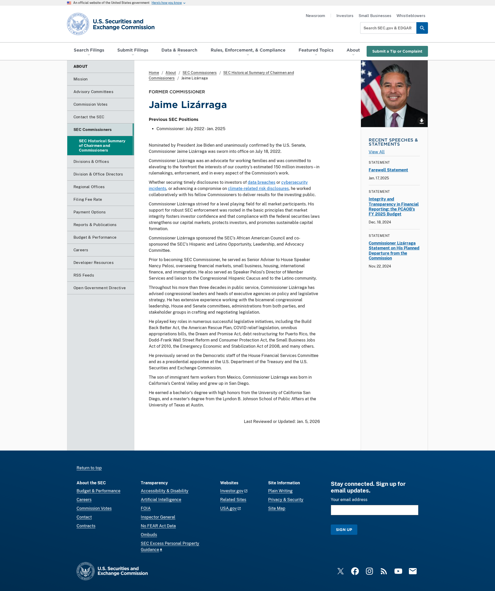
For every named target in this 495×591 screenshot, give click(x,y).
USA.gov (228, 508)
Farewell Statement (388, 170)
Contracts (86, 525)
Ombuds (149, 534)
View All (377, 151)
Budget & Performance (98, 490)
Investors (344, 15)
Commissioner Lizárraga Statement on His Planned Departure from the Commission (394, 251)
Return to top (89, 467)
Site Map (276, 508)
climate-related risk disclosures (258, 188)
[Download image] (394, 93)
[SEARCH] (422, 28)
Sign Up (344, 529)
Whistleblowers (411, 15)
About (171, 73)
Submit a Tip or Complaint (397, 51)
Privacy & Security (285, 499)
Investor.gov (231, 490)
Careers (84, 499)
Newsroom (315, 15)
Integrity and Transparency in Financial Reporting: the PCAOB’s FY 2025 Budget (394, 207)
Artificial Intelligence (161, 499)
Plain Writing (280, 490)
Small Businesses (375, 15)
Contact (84, 517)
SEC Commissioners (200, 73)
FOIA (146, 508)
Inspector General (158, 517)
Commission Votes (94, 508)
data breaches (261, 182)
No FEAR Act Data (158, 525)
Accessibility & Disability (164, 490)
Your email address (349, 499)
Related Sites (233, 499)
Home (154, 73)
